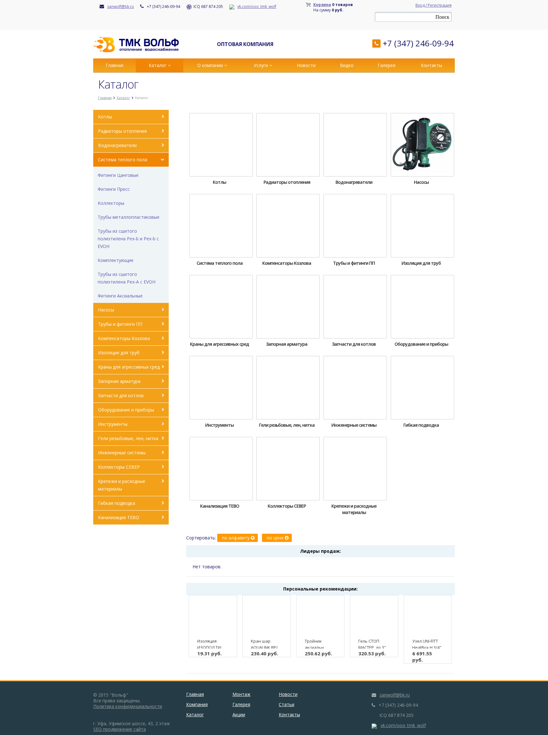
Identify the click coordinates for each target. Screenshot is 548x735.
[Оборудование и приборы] (422, 306)
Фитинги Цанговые (118, 175)
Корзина (322, 4)
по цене (276, 538)
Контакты (431, 65)
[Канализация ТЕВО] (221, 468)
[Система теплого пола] (221, 225)
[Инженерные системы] (355, 387)
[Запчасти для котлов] (355, 306)
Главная (114, 65)
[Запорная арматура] (288, 306)
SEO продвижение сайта (119, 729)
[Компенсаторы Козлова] (288, 225)
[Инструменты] (221, 387)
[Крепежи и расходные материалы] (355, 468)
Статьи (286, 704)
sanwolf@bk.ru (120, 6)
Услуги (261, 65)
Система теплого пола (122, 160)
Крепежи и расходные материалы (121, 485)
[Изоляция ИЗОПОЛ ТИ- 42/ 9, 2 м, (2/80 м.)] (213, 617)
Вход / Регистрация (433, 5)
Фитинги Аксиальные (120, 296)
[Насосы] (422, 145)
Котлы (105, 117)
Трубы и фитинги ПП (120, 324)
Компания (197, 704)
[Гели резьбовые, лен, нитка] (288, 387)
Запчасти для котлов (121, 395)
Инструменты (112, 424)
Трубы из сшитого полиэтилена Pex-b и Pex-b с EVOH (128, 238)
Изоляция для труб (119, 353)
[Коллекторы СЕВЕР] (288, 468)
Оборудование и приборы (126, 410)
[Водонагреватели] (355, 145)
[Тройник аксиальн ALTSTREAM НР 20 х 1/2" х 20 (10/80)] (320, 617)
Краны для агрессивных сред (129, 367)
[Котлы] (221, 145)
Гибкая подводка (116, 503)
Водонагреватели (117, 145)
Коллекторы (111, 203)
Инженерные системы (122, 453)
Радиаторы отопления (122, 131)
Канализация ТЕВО (118, 517)
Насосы (106, 310)
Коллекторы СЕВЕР (119, 467)
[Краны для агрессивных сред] (221, 306)
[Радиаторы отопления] (288, 145)
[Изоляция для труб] (422, 225)
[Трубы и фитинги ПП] (355, 225)
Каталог (158, 65)
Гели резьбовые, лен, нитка (128, 438)
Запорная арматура (119, 381)
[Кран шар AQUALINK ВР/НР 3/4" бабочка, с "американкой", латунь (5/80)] (266, 617)
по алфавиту (236, 538)
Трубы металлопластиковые (129, 217)
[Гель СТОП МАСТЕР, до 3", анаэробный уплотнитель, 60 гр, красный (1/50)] (374, 617)
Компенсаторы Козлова (124, 338)
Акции (238, 715)
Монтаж (241, 694)
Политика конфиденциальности (127, 706)
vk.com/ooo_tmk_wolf (256, 6)
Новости (306, 65)
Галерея (386, 65)
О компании (210, 65)
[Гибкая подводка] (422, 387)
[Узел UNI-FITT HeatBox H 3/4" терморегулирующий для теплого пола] (428, 617)
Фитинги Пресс (114, 189)
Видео (347, 65)
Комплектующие (116, 260)
